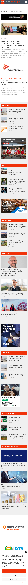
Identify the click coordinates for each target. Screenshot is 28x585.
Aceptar (14, 571)
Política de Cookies (6, 582)
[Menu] (26, 2)
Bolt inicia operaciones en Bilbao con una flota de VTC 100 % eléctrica (16, 427)
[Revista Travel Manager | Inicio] (10, 2)
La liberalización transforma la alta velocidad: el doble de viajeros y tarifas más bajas (17, 436)
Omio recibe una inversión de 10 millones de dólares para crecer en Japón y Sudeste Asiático (13, 465)
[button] (25, 552)
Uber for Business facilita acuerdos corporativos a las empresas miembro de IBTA (16, 189)
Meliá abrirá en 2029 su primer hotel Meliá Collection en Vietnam (17, 242)
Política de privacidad (16, 582)
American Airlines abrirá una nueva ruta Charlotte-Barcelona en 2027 (16, 111)
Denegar (14, 575)
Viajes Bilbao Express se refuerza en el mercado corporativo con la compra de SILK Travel (13, 44)
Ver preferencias (14, 579)
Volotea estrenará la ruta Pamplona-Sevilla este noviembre (15, 119)
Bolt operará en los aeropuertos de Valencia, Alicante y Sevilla (15, 418)
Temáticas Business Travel (9, 37)
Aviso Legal (23, 582)
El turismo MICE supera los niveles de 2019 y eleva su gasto (16, 128)
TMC (20, 37)
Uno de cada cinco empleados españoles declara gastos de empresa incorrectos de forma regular (13, 506)
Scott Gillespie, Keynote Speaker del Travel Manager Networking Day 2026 (16, 181)
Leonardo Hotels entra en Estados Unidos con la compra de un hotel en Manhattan (17, 226)
